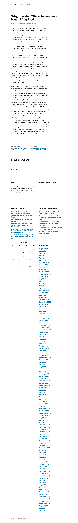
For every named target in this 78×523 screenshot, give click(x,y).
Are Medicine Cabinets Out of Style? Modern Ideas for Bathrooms (21, 225)
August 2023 (43, 332)
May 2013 (42, 457)
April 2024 (42, 313)
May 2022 (42, 367)
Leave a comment (32, 23)
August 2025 (43, 276)
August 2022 (43, 360)
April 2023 (42, 341)
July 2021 (42, 390)
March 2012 (43, 489)
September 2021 (45, 385)
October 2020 (44, 411)
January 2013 (43, 466)
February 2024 (44, 318)
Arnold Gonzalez (44, 231)
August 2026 (43, 249)
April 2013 (42, 459)
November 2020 (44, 408)
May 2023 (42, 339)
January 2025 (44, 293)
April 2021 (42, 397)
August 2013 (43, 450)
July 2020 (42, 418)
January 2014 (43, 439)
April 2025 (42, 286)
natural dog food (30, 33)
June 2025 (42, 281)
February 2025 (44, 290)
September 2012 (45, 476)
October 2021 (44, 383)
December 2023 (44, 323)
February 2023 (44, 346)
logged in (20, 170)
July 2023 (42, 334)
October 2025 (44, 272)
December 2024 (44, 295)
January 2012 (43, 494)
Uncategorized (31, 141)
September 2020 (45, 413)
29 (20, 263)
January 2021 (43, 404)
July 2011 (42, 508)
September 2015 (45, 432)
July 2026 (42, 251)
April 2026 (42, 258)
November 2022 (44, 353)
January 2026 (44, 265)
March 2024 (43, 316)
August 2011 (43, 506)
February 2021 (44, 401)
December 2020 (44, 406)
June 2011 (42, 510)
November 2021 (44, 381)
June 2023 (42, 337)
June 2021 (42, 392)
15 (19, 256)
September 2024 (45, 302)
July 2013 (42, 452)
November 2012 (44, 471)
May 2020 (42, 422)
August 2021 (43, 388)
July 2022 (42, 362)
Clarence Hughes (45, 212)
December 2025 (44, 267)
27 (13, 263)
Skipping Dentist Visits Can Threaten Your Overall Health (50, 217)
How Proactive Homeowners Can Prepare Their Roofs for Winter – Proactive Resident (22, 230)
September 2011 (44, 503)
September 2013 (45, 448)
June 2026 (42, 253)
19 (33, 256)
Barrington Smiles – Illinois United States (22, 220)
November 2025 (44, 269)
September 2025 (45, 274)
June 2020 (42, 420)
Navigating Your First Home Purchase (51, 228)
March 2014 (43, 434)
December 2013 (44, 441)
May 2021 (42, 394)
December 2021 (44, 378)
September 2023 (45, 330)
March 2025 (43, 288)
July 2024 (42, 306)
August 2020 (43, 415)
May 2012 (42, 485)
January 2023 (44, 348)
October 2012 (44, 473)
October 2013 (44, 445)
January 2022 (44, 376)
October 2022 (44, 355)
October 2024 (44, 300)
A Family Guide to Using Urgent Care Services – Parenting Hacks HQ (22, 236)
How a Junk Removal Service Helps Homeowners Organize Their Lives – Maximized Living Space (21, 214)
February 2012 (44, 492)
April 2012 (42, 487)
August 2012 (43, 478)
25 (30, 259)
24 (26, 259)
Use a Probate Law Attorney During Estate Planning (49, 223)
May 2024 (42, 311)
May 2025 (42, 283)
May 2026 (42, 256)
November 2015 (44, 427)
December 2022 (44, 350)
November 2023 (44, 325)
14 (16, 256)
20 (13, 259)
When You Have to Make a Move (49, 213)
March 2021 (43, 399)
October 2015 (44, 429)
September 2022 (45, 357)
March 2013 (43, 462)
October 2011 (43, 501)
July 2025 (42, 279)
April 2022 (42, 369)
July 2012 (42, 480)
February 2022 (44, 374)
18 (30, 256)
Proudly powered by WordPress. (22, 518)
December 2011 (44, 496)
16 (23, 256)
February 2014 (44, 436)
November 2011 (44, 499)
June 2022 (42, 364)
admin (14, 23)
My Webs (14, 4)
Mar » (30, 266)
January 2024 (44, 320)
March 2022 (43, 371)
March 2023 (43, 344)
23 (23, 259)
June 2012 (42, 483)
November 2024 (44, 297)
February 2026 (44, 262)
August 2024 (43, 304)
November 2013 (44, 443)
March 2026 (43, 260)
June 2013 (42, 455)
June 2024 (42, 309)
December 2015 (44, 425)
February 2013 (44, 464)
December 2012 (44, 469)
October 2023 (44, 327)
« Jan (16, 266)
